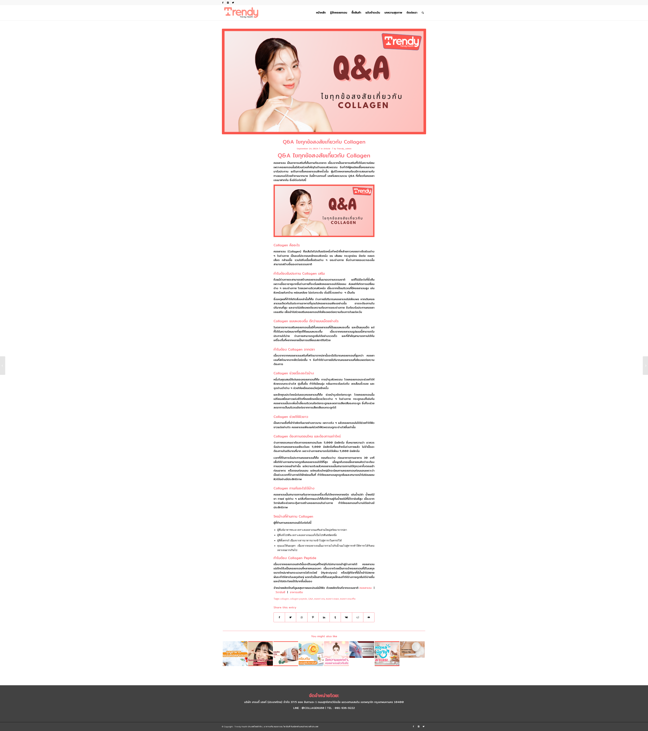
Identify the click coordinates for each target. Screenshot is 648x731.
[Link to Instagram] (227, 2)
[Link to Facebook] (222, 2)
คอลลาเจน (365, 588)
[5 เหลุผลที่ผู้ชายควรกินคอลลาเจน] (387, 653)
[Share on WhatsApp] (301, 617)
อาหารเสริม (296, 592)
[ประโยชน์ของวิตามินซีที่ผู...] (2, 365)
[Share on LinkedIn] (324, 617)
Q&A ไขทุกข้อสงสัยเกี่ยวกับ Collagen (324, 142)
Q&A (310, 598)
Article (326, 148)
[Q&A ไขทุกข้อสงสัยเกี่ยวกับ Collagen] (324, 81)
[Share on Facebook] (279, 617)
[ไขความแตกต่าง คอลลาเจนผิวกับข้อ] (336, 653)
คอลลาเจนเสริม (348, 598)
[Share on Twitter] (290, 617)
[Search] (423, 12)
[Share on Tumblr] (335, 617)
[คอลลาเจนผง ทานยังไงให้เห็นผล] (412, 649)
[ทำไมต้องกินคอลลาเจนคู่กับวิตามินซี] (311, 653)
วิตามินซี (280, 592)
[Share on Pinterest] (312, 617)
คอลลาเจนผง (332, 598)
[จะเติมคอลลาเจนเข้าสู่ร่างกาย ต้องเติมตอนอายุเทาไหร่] (260, 653)
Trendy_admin (344, 148)
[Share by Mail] (368, 617)
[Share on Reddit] (357, 617)
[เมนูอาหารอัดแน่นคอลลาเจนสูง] (235, 653)
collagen (284, 598)
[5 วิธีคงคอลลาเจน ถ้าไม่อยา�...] (645, 365)
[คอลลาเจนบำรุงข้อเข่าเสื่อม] (361, 649)
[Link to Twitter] (233, 2)
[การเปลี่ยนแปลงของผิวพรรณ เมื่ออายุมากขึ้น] (285, 653)
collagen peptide (298, 598)
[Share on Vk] (346, 617)
